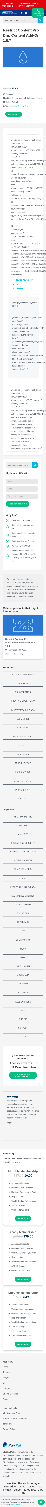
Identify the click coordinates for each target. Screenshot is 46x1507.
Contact (6, 1399)
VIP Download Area (11, 1413)
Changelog (7, 1388)
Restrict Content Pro (19, 106)
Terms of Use (9, 1424)
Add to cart (14, 114)
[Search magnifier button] (40, 20)
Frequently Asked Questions (15, 1418)
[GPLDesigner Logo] (8, 13)
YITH (5, 1383)
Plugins (39, 98)
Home (5, 1367)
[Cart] (26, 13)
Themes (6, 1372)
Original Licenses (10, 1394)
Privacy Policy (9, 1429)
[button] (42, 4)
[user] (22, 13)
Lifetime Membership (23, 1292)
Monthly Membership (23, 1171)
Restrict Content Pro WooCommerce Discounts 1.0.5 (20, 642)
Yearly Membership (23, 1232)
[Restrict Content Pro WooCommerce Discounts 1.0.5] (23, 625)
